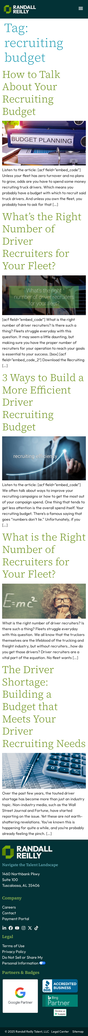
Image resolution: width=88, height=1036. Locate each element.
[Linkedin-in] (4, 928)
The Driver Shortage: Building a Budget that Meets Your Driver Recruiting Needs (44, 706)
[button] (80, 8)
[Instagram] (23, 928)
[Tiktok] (36, 928)
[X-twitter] (30, 928)
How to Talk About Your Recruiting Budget (31, 92)
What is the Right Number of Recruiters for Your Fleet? (44, 555)
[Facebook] (11, 928)
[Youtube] (17, 928)
